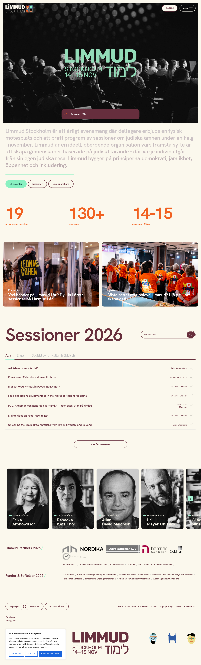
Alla (8, 355)
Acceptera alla (50, 653)
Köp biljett (169, 8)
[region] (35, 644)
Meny (185, 8)
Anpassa (16, 653)
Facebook (10, 617)
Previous (10, 498)
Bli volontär (16, 183)
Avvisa (31, 653)
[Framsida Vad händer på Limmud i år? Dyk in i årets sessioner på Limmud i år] (51, 274)
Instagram (10, 620)
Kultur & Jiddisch (63, 355)
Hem (120, 606)
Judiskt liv (39, 355)
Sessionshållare (61, 183)
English (21, 355)
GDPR (178, 606)
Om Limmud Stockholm (136, 606)
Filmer (154, 606)
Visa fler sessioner (100, 444)
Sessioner (37, 183)
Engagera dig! (166, 606)
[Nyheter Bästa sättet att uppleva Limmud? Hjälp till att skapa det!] (150, 274)
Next (190, 498)
